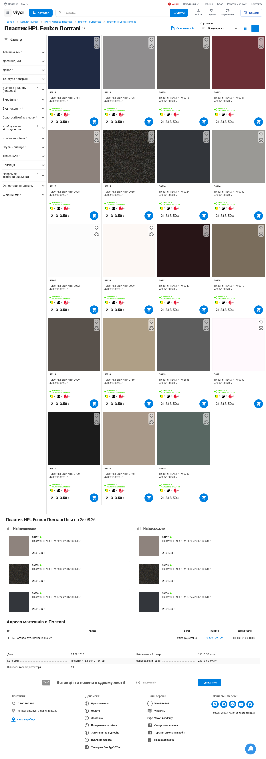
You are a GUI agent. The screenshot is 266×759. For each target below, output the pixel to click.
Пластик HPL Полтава (89, 22)
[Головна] (18, 13)
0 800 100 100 (215, 637)
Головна (10, 22)
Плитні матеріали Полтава (58, 22)
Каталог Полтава (29, 22)
